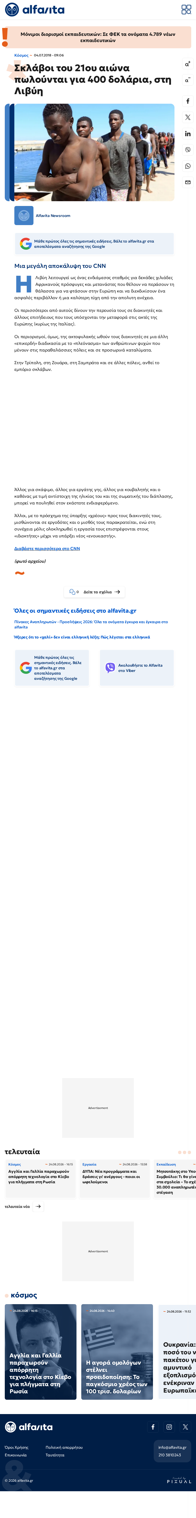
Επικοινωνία (16, 1455)
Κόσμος (21, 55)
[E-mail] (187, 182)
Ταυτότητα (55, 1455)
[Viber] (187, 149)
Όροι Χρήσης (16, 1447)
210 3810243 (169, 1455)
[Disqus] (98, 763)
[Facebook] (187, 101)
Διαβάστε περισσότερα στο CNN (47, 548)
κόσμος (24, 1295)
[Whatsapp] (187, 166)
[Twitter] (187, 117)
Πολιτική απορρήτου (64, 1447)
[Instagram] (169, 1426)
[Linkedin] (187, 133)
